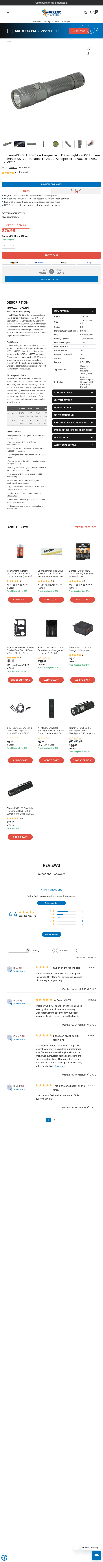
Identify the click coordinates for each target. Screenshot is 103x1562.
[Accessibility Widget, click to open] (4, 1558)
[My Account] (90, 12)
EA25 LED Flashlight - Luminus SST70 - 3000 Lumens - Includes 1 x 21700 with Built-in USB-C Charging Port (20, 811)
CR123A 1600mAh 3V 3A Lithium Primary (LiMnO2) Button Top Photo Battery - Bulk (20, 573)
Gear (57, 21)
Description (17, 302)
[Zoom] (48, 91)
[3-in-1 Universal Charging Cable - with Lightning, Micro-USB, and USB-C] (20, 708)
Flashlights (48, 21)
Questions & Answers (51, 874)
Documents (61, 437)
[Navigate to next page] (61, 1120)
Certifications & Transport (70, 422)
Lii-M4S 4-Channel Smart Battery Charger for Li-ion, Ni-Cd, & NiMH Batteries (51, 650)
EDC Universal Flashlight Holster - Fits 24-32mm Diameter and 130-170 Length (51, 731)
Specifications (63, 392)
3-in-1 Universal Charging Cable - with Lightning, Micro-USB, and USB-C (19, 731)
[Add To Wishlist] (89, 49)
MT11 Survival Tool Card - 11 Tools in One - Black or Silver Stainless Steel (20, 650)
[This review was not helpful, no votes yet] (93, 989)
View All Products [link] (85, 527)
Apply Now (79, 30)
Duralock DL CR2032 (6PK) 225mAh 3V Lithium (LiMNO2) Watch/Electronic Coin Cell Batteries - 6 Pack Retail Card (82, 573)
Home (9, 42)
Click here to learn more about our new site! (26, 2)
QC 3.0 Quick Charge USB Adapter (80, 649)
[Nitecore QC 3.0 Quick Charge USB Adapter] (82, 628)
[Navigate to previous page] (41, 1120)
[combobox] (43, 950)
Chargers (66, 21)
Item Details (61, 311)
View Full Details (16, 225)
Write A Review (51, 934)
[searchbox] (16, 950)
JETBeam (13, 167)
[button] (85, 12)
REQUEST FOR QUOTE (51, 279)
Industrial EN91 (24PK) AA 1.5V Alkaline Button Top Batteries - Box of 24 (51, 573)
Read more (60, 1066)
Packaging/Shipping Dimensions (73, 430)
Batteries (37, 21)
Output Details (63, 400)
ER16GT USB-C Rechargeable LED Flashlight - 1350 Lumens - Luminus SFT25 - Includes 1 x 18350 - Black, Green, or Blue (82, 731)
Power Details (62, 407)
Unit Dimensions (64, 415)
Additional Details (65, 444)
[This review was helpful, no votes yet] (88, 989)
